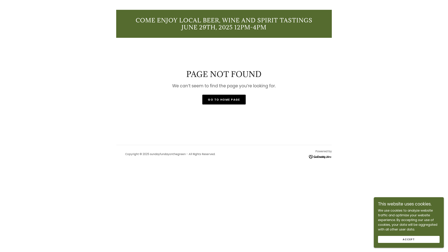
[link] (320, 156)
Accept (409, 239)
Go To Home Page (224, 100)
